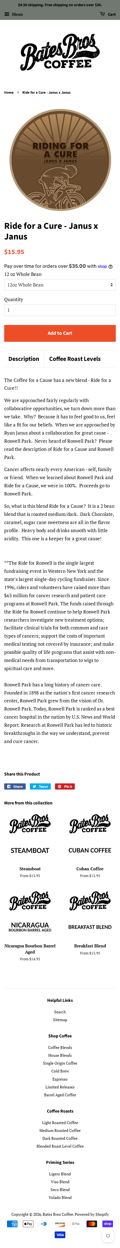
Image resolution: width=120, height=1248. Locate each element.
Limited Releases (60, 1087)
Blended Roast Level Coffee (60, 1146)
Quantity (13, 299)
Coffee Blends (60, 1047)
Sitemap (60, 1019)
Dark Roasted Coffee (60, 1138)
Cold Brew (60, 1071)
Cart (111, 14)
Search (60, 1011)
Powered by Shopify (92, 1214)
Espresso (60, 1079)
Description (23, 359)
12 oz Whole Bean (23, 274)
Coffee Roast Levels (75, 359)
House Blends (60, 1055)
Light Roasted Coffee (60, 1122)
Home (9, 92)
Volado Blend (60, 1197)
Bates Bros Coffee (58, 1214)
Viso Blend (60, 1181)
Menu (17, 14)
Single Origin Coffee (60, 1063)
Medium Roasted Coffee (60, 1130)
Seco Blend (60, 1189)
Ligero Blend (60, 1174)
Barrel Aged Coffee (60, 1094)
